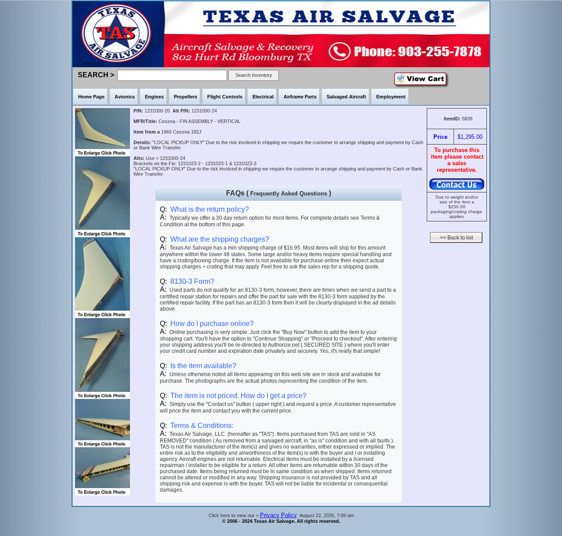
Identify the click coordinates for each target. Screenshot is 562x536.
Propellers (185, 96)
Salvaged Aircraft (346, 96)
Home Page (91, 96)
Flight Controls (224, 96)
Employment (391, 96)
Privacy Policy (278, 515)
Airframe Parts (300, 96)
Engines (154, 96)
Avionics (125, 96)
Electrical (263, 96)
